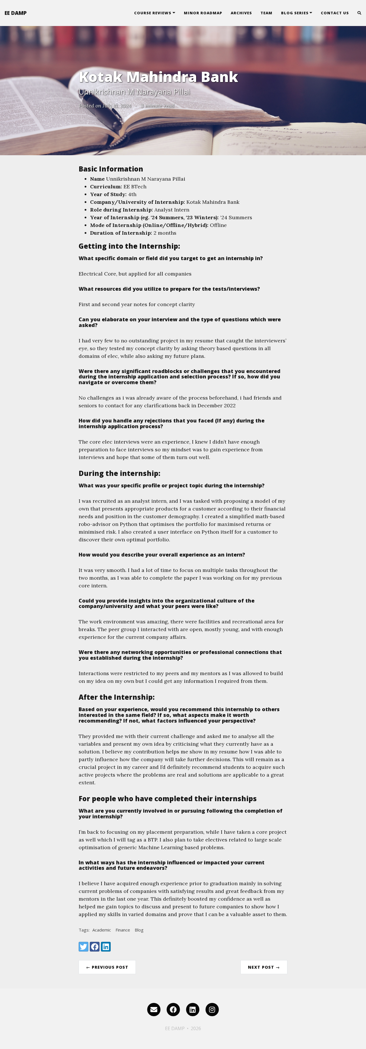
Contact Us (335, 12)
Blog (139, 930)
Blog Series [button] (295, 12)
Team (266, 12)
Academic (101, 930)
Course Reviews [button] (152, 12)
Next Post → (264, 967)
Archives (241, 12)
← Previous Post (107, 967)
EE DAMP (16, 12)
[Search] (357, 13)
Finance (123, 930)
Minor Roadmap (203, 12)
